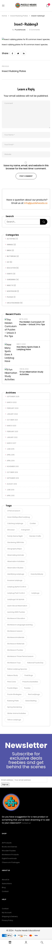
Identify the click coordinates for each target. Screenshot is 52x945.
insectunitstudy (37, 574)
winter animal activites (16, 713)
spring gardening (14, 707)
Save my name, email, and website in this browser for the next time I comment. (26, 167)
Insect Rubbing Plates (19, 16)
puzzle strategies (14, 694)
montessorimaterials (15, 637)
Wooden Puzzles (9, 850)
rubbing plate (13, 700)
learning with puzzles (16, 612)
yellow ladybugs (14, 719)
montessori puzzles (15, 650)
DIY (8, 262)
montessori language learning (20, 624)
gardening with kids (15, 542)
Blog (4, 887)
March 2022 (12, 402)
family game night (15, 536)
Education (11, 268)
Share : (5, 53)
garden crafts (35, 536)
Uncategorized (13, 303)
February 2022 (12, 408)
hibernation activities (15, 561)
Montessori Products (10, 854)
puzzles (27, 688)
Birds (9, 250)
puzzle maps (12, 688)
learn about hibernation (17, 606)
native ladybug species (17, 669)
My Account (6, 912)
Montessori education (16, 618)
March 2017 (11, 443)
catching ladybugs (15, 523)
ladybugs (35, 593)
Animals (10, 244)
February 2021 (12, 431)
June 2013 (10, 490)
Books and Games (9, 846)
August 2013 (12, 484)
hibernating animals (15, 555)
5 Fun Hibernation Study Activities (31, 373)
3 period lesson (13, 511)
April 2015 (11, 455)
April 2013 (10, 495)
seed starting (30, 700)
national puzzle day (35, 662)
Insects (10, 285)
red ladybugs (34, 694)
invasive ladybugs (14, 580)
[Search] (43, 222)
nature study (12, 675)
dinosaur (11, 530)
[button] (47, 5)
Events (9, 274)
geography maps (14, 549)
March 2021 (11, 426)
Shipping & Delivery (10, 916)
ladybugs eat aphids (15, 599)
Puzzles (10, 297)
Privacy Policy (7, 920)
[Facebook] (12, 53)
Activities (11, 239)
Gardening (11, 279)
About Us (5, 879)
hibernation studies (15, 568)
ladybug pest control (16, 593)
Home (4, 16)
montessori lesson (14, 631)
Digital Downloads (9, 858)
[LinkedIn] (23, 53)
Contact (5, 891)
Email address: (7, 780)
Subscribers (7, 883)
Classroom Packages (11, 862)
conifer (33, 523)
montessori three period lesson (20, 656)
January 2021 (12, 437)
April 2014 (11, 461)
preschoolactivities (30, 681)
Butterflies (11, 256)
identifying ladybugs (15, 574)
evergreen (25, 530)
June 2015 (10, 449)
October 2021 (12, 420)
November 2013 (13, 466)
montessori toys (14, 662)
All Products (6, 843)
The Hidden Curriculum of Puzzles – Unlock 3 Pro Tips (32, 323)
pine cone (11, 681)
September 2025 (13, 396)
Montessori (12, 291)
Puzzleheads (20, 29)
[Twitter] (18, 53)
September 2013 (13, 478)
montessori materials (15, 643)
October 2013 (12, 472)
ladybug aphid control (16, 587)
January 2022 (12, 414)
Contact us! (26, 823)
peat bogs (28, 675)
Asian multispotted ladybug (18, 517)
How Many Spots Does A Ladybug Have (28, 348)
